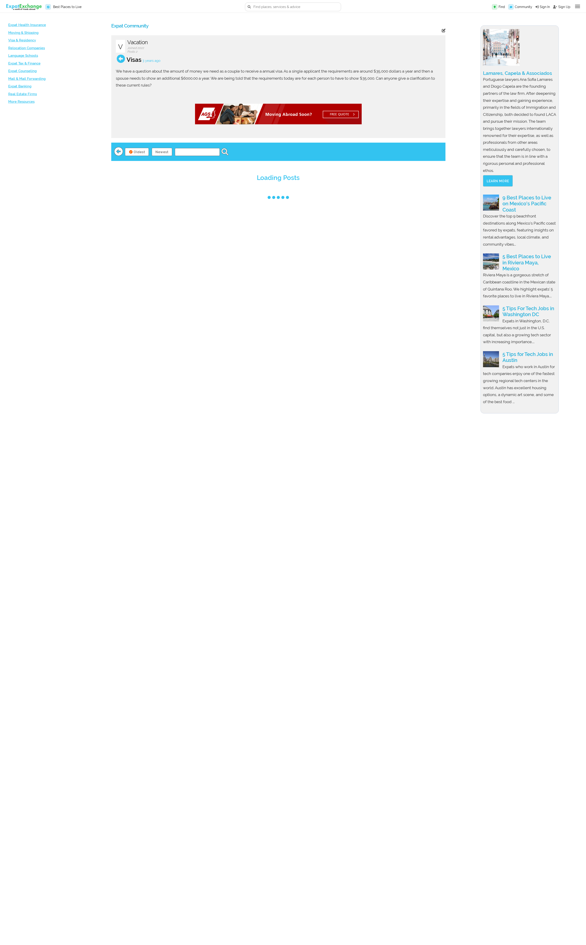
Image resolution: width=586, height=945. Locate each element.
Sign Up (564, 7)
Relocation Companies (26, 48)
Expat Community (129, 26)
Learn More (498, 181)
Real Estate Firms (22, 94)
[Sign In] (537, 6)
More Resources (21, 102)
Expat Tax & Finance (24, 63)
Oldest (139, 152)
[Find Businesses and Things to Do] (494, 7)
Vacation (137, 42)
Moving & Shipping (23, 33)
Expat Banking (19, 86)
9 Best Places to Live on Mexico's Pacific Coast (526, 204)
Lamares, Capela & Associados (517, 73)
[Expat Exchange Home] (24, 7)
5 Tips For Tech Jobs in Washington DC (528, 311)
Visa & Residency (22, 40)
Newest (161, 152)
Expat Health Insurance (27, 25)
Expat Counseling (22, 71)
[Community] (511, 7)
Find (502, 7)
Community (523, 7)
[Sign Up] (555, 6)
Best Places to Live (67, 7)
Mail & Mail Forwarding (27, 79)
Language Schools (23, 56)
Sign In (545, 7)
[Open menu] (577, 6)
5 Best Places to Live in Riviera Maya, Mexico (526, 262)
